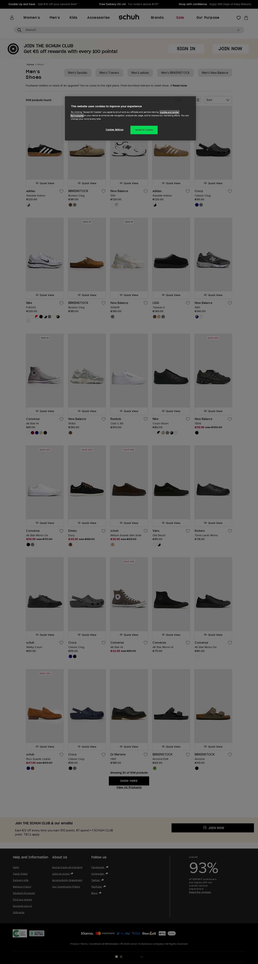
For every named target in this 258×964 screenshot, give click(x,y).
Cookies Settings (114, 129)
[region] (130, 118)
